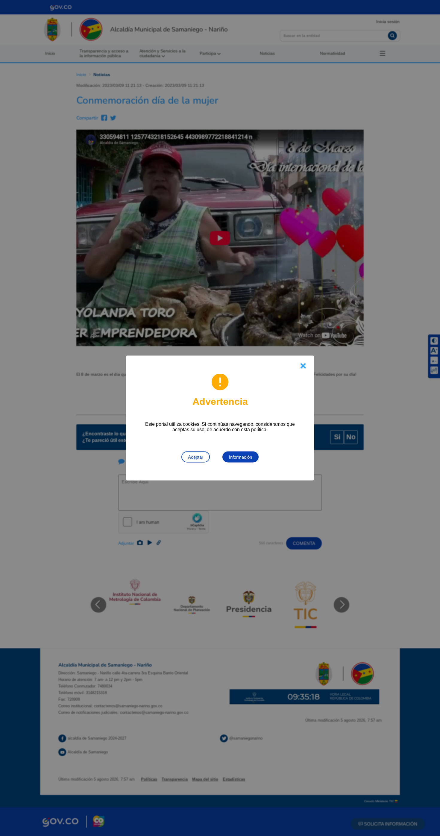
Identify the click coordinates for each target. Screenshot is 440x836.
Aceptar (195, 457)
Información (240, 457)
